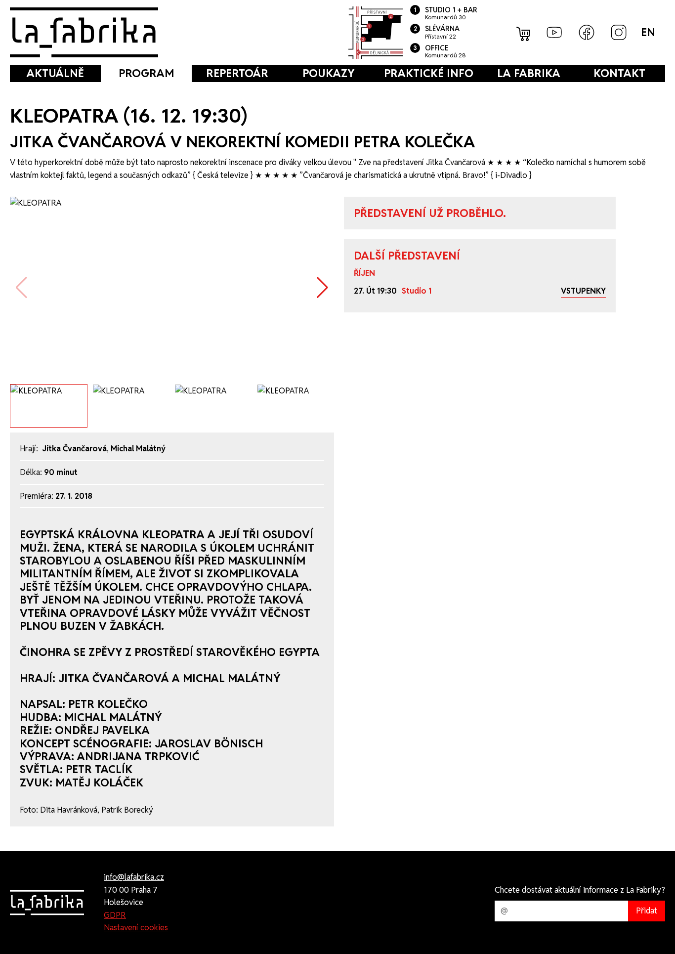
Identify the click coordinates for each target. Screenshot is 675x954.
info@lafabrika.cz (134, 877)
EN (648, 32)
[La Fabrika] (84, 32)
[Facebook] (586, 32)
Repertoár (237, 73)
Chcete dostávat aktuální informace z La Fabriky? (580, 890)
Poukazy (328, 73)
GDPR (115, 915)
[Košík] (524, 32)
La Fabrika (528, 73)
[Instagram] (619, 32)
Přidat (646, 911)
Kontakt (619, 73)
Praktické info (428, 73)
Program (146, 73)
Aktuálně (55, 73)
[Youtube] (554, 32)
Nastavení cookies (136, 927)
